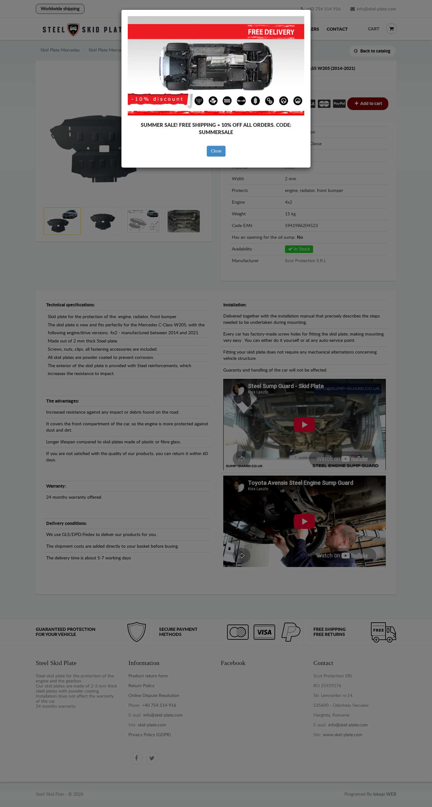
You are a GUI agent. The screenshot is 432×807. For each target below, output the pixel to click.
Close (216, 151)
